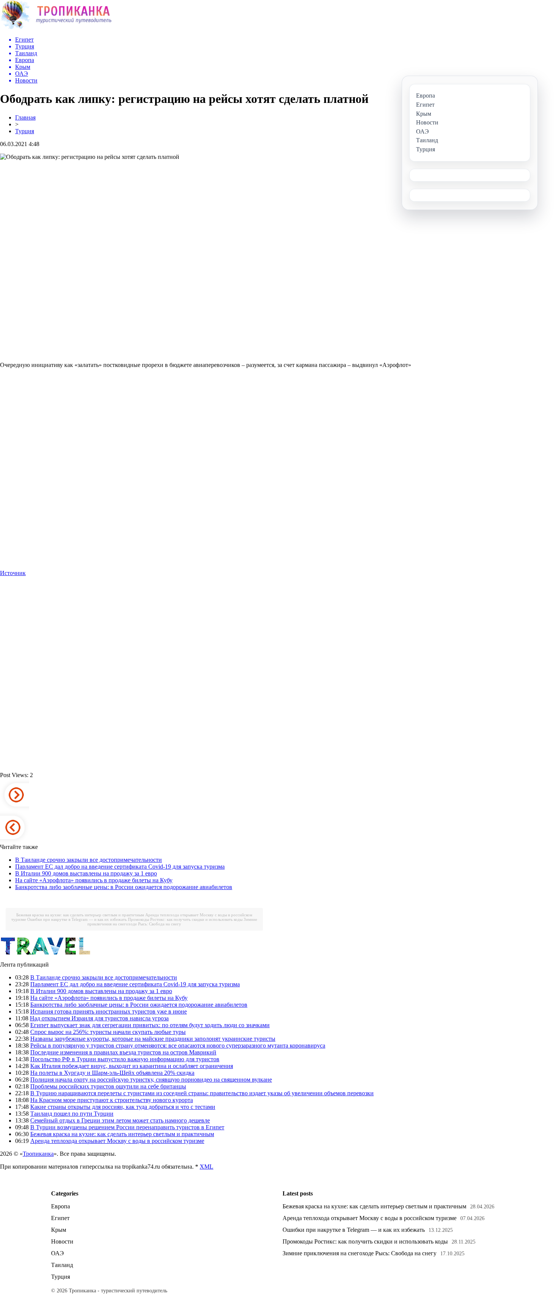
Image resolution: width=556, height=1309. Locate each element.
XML (206, 1166)
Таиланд (62, 1265)
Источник (13, 573)
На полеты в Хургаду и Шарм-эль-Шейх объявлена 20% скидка (112, 1073)
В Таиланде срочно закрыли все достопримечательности (88, 860)
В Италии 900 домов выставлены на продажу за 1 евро (86, 873)
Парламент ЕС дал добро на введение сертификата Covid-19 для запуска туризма (120, 866)
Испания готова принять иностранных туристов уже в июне (108, 1011)
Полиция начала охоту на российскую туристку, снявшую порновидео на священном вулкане (151, 1079)
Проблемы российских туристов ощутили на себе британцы (108, 1086)
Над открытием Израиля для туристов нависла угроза (99, 1018)
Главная (25, 117)
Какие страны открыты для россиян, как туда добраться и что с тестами (122, 1107)
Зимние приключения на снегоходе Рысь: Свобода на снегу (172, 921)
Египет (60, 1218)
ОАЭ (57, 1253)
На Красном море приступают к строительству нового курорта (111, 1100)
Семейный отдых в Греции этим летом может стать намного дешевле (120, 1120)
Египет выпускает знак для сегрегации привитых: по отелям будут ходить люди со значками (150, 1025)
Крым (58, 1230)
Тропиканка (38, 1153)
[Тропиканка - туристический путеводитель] (56, 28)
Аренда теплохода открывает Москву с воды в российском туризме (117, 1141)
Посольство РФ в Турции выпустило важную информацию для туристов (124, 1059)
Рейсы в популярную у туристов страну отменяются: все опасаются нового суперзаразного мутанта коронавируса (177, 1045)
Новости (62, 1241)
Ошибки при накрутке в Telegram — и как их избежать (77, 919)
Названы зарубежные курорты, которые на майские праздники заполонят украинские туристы (152, 1038)
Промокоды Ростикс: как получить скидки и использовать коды (185, 919)
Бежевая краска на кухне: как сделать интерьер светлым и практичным (80, 915)
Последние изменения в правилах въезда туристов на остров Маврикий (123, 1052)
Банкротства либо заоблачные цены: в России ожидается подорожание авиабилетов (123, 887)
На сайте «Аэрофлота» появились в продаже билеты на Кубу (93, 880)
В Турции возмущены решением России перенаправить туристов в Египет (127, 1127)
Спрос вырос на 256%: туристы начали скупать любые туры (108, 1032)
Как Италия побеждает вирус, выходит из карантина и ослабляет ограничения (131, 1066)
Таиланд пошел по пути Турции (71, 1113)
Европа (60, 1206)
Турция (24, 131)
